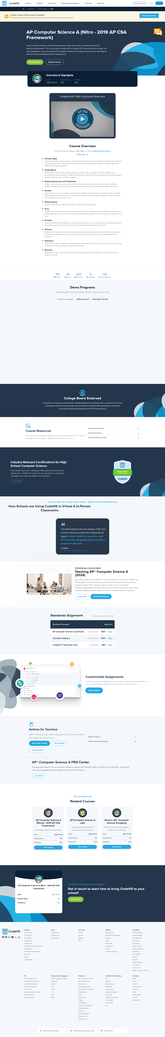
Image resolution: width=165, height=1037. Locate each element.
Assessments (109, 989)
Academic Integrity (111, 951)
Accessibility (136, 1000)
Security (135, 997)
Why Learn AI (82, 984)
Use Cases (81, 930)
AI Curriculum (136, 968)
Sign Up (159, 3)
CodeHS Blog (82, 1003)
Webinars (81, 1011)
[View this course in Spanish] (158, 32)
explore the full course (101, 151)
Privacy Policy (136, 995)
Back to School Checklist (86, 989)
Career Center (82, 1016)
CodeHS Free (28, 943)
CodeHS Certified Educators (50, 1031)
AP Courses (136, 941)
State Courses (136, 946)
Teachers (81, 938)
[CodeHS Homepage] (11, 3)
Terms (134, 992)
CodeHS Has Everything (113, 976)
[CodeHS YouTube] (12, 937)
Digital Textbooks (137, 962)
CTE (79, 941)
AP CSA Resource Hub (97, 437)
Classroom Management (113, 935)
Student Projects (83, 1014)
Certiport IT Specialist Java (65, 645)
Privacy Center (136, 987)
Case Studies (82, 992)
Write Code (108, 943)
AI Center (135, 989)
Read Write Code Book (85, 1005)
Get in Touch (76, 899)
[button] (29, 3)
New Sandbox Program (60, 979)
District (80, 933)
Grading (107, 938)
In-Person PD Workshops (31, 981)
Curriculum (31, 9)
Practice (134, 957)
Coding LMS (28, 935)
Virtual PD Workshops (30, 984)
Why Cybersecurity (84, 981)
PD (25, 976)
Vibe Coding (109, 1003)
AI (106, 979)
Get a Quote (55, 938)
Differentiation (109, 984)
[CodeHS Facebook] (3, 937)
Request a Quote (139, 3)
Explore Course (54, 62)
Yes (106, 1005)
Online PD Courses (30, 979)
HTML (53, 989)
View (110, 631)
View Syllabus (35, 62)
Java (52, 987)
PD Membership (29, 997)
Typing (26, 957)
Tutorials (135, 960)
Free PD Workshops (30, 987)
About (134, 979)
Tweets (80, 1000)
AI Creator (27, 954)
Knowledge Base (83, 1008)
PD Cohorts (27, 989)
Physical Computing (111, 997)
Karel (52, 997)
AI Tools (107, 949)
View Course (48, 847)
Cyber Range (28, 960)
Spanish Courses (137, 949)
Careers (134, 984)
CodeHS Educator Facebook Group (83, 1031)
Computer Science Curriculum (33, 946)
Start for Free (55, 935)
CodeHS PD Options (101, 596)
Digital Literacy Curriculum (140, 970)
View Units (82, 596)
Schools (80, 935)
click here (80, 151)
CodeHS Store (108, 1031)
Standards (135, 951)
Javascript (54, 981)
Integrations (109, 946)
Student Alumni (83, 1019)
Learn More (17, 481)
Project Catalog (137, 935)
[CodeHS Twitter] (16, 937)
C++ (52, 992)
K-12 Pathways (136, 938)
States (80, 995)
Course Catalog (42, 9)
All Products (27, 933)
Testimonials (82, 997)
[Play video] (82, 119)
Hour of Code (136, 954)
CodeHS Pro (28, 941)
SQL (52, 995)
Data (106, 941)
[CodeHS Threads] (19, 937)
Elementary (135, 943)
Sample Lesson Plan (96, 428)
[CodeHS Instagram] (6, 937)
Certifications (28, 949)
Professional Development (32, 951)
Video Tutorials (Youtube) (98, 741)
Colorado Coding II (61, 638)
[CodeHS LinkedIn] (9, 937)
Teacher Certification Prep (32, 992)
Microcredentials (29, 995)
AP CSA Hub (136, 965)
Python (53, 984)
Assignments (109, 933)
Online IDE (27, 938)
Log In (151, 3)
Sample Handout (95, 433)
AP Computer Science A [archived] (68, 631)
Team (134, 981)
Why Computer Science (85, 979)
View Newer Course (149, 16)
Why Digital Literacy (84, 987)
